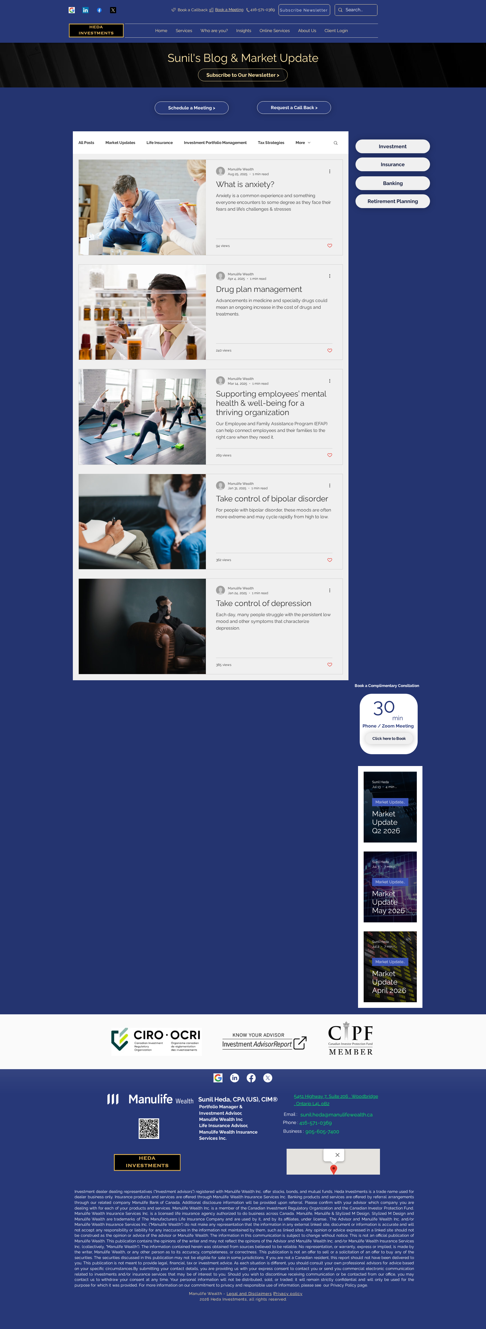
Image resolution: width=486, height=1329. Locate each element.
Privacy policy (288, 1293)
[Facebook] (99, 10)
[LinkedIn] (85, 10)
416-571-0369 (262, 9)
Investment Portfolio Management (215, 142)
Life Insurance (160, 142)
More (300, 142)
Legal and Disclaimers (249, 1293)
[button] (336, 30)
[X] (113, 10)
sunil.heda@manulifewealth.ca (336, 1115)
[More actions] (331, 171)
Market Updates (120, 142)
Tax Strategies (271, 142)
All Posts (86, 142)
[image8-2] (72, 10)
